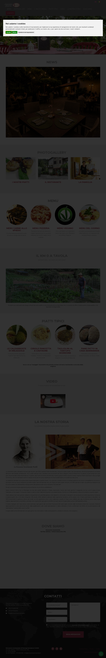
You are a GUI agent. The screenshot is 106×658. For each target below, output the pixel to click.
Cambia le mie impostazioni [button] (26, 32)
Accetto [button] (8, 32)
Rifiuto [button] (14, 32)
